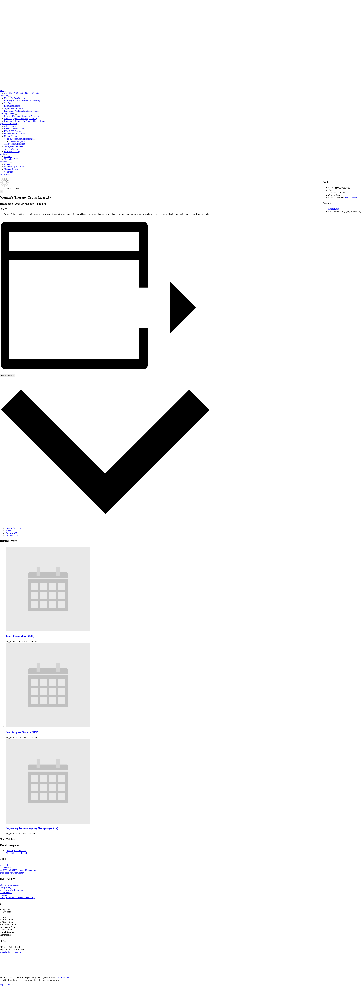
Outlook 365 (11, 533)
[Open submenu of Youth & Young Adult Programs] (34, 139)
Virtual (354, 197)
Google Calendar (13, 528)
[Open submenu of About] (5, 91)
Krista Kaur (333, 209)
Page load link (6, 984)
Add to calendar (7, 375)
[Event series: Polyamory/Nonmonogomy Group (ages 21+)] (36, 833)
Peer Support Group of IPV (22, 732)
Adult (347, 197)
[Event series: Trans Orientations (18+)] (38, 641)
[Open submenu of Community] (10, 96)
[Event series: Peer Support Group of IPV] (38, 738)
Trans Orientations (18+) (20, 636)
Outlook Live (12, 536)
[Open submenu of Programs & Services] (18, 124)
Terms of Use (63, 977)
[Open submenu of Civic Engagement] (16, 114)
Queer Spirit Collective (16, 850)
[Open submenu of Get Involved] (11, 162)
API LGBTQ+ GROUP (16, 853)
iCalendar (10, 530)
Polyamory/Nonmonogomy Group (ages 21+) (32, 828)
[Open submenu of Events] (6, 154)
